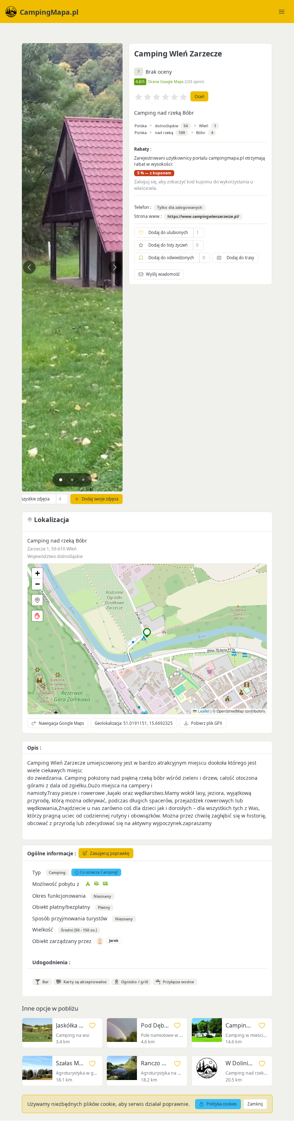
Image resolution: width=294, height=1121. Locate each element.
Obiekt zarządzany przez (61, 941)
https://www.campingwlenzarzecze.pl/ (203, 217)
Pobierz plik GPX (206, 723)
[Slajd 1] (60, 479)
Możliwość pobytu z (55, 883)
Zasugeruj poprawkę (109, 853)
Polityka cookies (222, 1104)
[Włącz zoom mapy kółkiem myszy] (37, 615)
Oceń (199, 96)
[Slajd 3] (83, 479)
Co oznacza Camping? (99, 872)
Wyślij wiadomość (163, 274)
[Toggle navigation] (281, 11)
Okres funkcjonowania (59, 895)
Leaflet (203, 711)
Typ (36, 872)
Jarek (114, 940)
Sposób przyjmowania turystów (69, 918)
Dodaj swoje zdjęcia (100, 499)
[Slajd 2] (72, 479)
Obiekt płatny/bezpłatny (61, 906)
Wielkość (42, 929)
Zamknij (255, 1104)
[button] (147, 632)
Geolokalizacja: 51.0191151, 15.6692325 (134, 723)
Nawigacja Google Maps (61, 723)
